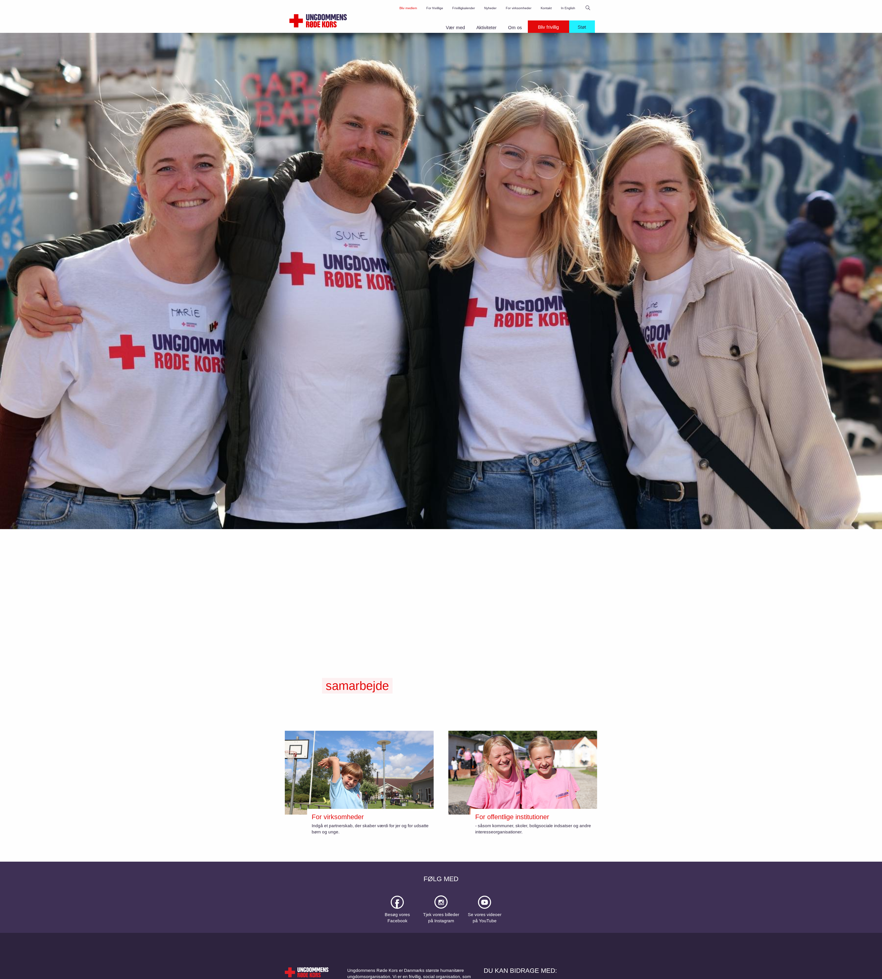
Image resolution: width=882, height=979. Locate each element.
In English (568, 8)
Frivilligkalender (463, 8)
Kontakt (546, 8)
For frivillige (434, 8)
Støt (582, 27)
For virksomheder (518, 8)
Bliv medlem (408, 8)
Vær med (455, 27)
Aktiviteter (486, 27)
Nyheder (490, 8)
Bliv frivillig (548, 27)
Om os (515, 27)
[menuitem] (457, 28)
